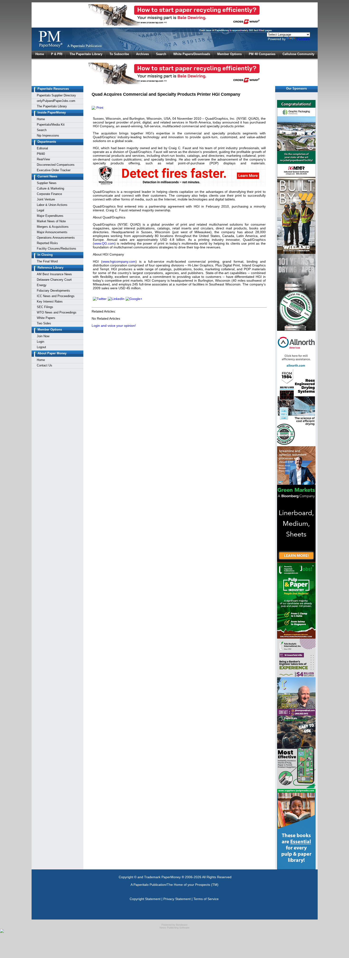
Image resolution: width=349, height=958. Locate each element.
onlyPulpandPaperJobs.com (56, 101)
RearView (43, 159)
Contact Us (44, 365)
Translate (303, 39)
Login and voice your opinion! (114, 325)
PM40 (41, 154)
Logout (41, 347)
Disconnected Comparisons (56, 164)
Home (39, 54)
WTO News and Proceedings (56, 312)
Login (40, 341)
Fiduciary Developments (53, 290)
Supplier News (47, 183)
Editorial (42, 148)
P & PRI (56, 54)
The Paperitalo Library (86, 54)
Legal (40, 210)
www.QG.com (104, 243)
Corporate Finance (49, 194)
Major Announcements (52, 232)
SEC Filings (45, 307)
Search (161, 54)
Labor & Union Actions (52, 205)
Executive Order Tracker (54, 170)
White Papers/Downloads (191, 54)
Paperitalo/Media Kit (51, 124)
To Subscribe (119, 54)
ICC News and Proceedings (56, 296)
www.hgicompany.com (119, 261)
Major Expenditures (50, 216)
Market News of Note (51, 221)
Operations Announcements (56, 237)
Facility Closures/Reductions (56, 248)
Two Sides (44, 323)
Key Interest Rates (50, 301)
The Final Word (47, 261)
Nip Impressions (48, 135)
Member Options (229, 54)
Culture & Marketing (50, 188)
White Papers (46, 318)
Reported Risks (47, 243)
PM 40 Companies (262, 54)
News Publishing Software (174, 927)
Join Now (43, 336)
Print (99, 107)
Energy (42, 285)
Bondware (182, 924)
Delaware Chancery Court (54, 279)
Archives (142, 54)
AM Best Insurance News (54, 274)
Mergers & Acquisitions (53, 226)
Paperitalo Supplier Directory (56, 95)
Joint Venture (46, 199)
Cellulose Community (298, 54)
